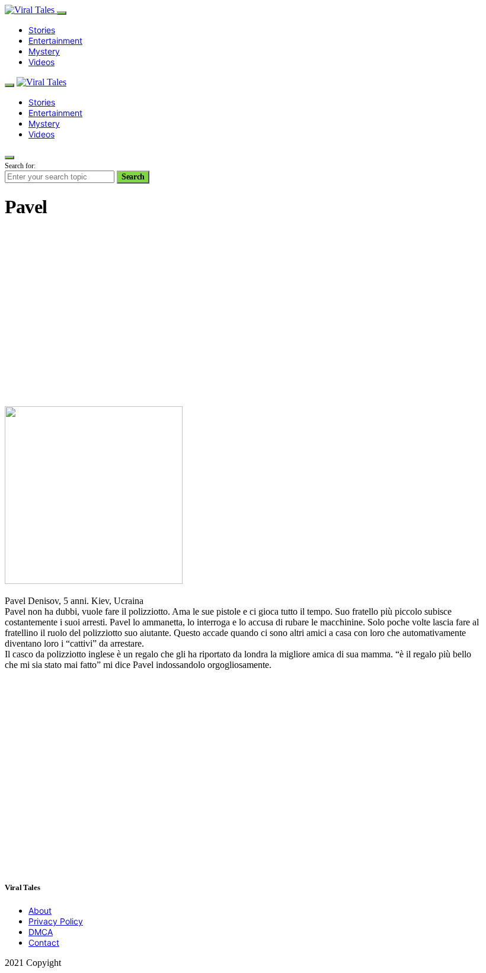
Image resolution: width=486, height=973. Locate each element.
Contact (43, 942)
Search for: (20, 166)
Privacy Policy (55, 921)
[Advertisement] (243, 314)
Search (133, 176)
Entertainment (55, 41)
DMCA (40, 932)
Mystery (44, 51)
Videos (41, 62)
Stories (41, 30)
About (40, 910)
